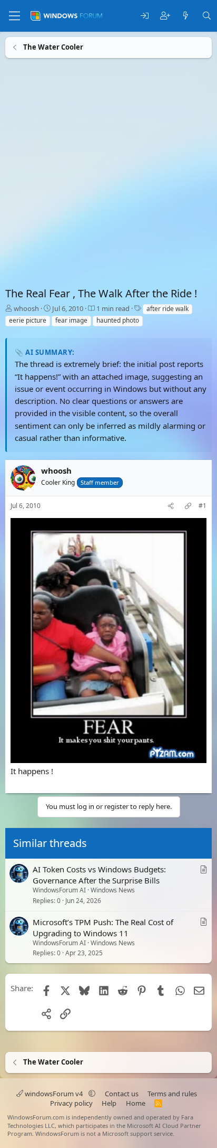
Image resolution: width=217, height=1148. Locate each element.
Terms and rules (172, 1093)
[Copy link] (188, 506)
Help (109, 1103)
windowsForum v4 (53, 1093)
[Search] (206, 16)
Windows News (113, 890)
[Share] (170, 506)
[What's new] (185, 16)
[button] (91, 1093)
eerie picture (27, 320)
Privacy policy (71, 1103)
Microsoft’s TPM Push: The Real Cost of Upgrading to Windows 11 (103, 927)
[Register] (165, 16)
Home (135, 1103)
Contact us (122, 1093)
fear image (71, 320)
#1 (202, 506)
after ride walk (167, 308)
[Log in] (144, 16)
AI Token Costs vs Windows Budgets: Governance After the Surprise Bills (99, 875)
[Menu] (14, 16)
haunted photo (117, 320)
